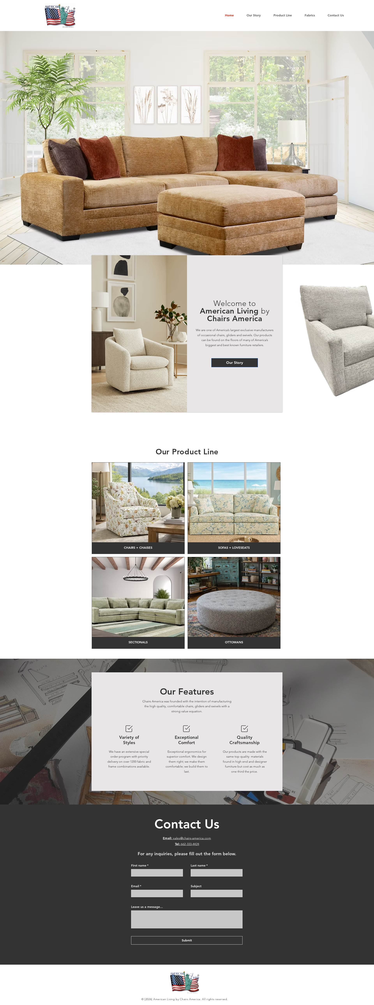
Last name (199, 865)
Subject (196, 886)
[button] (286, 15)
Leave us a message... (147, 907)
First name (139, 865)
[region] (138, 508)
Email (136, 886)
